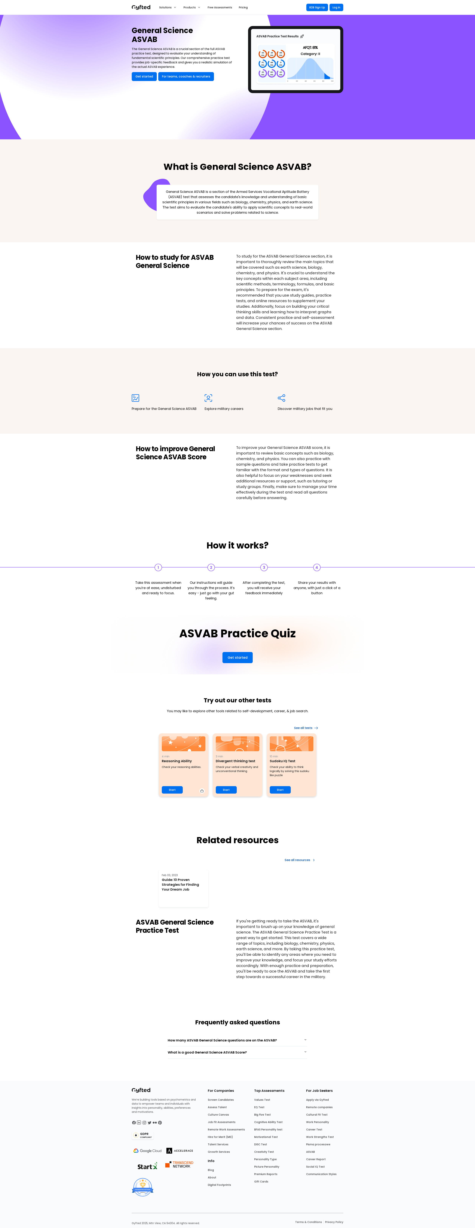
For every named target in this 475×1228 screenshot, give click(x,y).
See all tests (303, 728)
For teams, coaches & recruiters (186, 76)
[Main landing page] (143, 7)
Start (172, 790)
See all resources (297, 860)
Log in (336, 7)
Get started (144, 76)
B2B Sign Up (317, 7)
